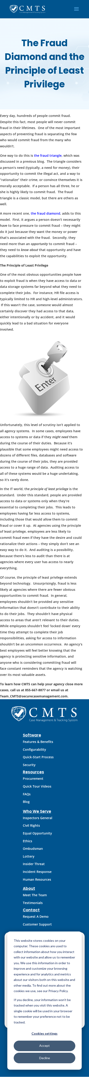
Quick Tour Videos (37, 786)
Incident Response (37, 871)
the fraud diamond (45, 213)
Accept (44, 1045)
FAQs (27, 794)
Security (29, 765)
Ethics (27, 841)
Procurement (33, 778)
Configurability (34, 749)
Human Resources (37, 879)
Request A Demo (36, 916)
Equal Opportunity (37, 833)
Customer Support (37, 924)
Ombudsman (33, 848)
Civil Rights (31, 825)
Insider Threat (34, 864)
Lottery (28, 856)
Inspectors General (37, 818)
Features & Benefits (38, 742)
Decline (44, 1058)
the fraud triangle (48, 155)
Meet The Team (35, 895)
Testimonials (33, 903)
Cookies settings (44, 1033)
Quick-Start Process (38, 757)
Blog (26, 801)
